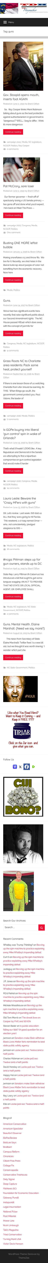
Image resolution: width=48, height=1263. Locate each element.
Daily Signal (9, 1179)
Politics (14, 145)
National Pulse (10, 1211)
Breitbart (7, 1147)
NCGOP (6, 145)
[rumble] (33, 766)
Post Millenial (9, 1216)
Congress (26, 225)
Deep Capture (10, 1184)
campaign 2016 (14, 416)
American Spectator (13, 1128)
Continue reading (13, 132)
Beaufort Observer (12, 1133)
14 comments (13, 488)
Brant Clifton (33, 104)
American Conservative (14, 1124)
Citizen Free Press (11, 1161)
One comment (13, 232)
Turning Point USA (12, 1239)
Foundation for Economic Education (21, 1193)
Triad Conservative (12, 1234)
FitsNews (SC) (10, 1188)
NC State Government (17, 667)
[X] (20, 766)
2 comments (13, 149)
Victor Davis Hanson (13, 1244)
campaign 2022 (14, 142)
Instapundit (8, 1202)
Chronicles (8, 1156)
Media (24, 142)
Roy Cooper (23, 145)
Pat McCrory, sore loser (18, 186)
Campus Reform (11, 1151)
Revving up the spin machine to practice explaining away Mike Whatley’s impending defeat (23, 949)
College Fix (8, 1165)
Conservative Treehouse (15, 1175)
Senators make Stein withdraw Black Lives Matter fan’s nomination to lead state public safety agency (24, 1042)
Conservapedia (10, 1170)
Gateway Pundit (11, 1197)
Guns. (7, 300)
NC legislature (34, 142)
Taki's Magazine (10, 1230)
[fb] (26, 767)
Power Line (8, 1220)
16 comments (13, 549)
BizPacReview (10, 1138)
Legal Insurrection (12, 1207)
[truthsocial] (15, 766)
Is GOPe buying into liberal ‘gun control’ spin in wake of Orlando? (22, 434)
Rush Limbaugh (11, 1225)
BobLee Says (9, 1142)
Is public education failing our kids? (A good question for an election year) (22, 1030)
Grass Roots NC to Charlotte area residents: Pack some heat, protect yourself (22, 365)
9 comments (13, 350)
